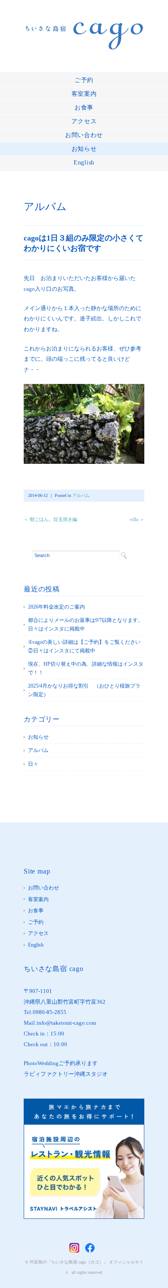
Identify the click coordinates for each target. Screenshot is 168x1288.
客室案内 (84, 94)
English (84, 162)
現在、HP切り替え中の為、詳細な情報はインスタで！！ (85, 668)
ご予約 (84, 80)
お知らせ (84, 149)
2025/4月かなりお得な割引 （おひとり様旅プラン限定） (84, 690)
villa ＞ (137, 519)
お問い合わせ (84, 135)
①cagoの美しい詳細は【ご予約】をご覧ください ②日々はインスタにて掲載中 (86, 646)
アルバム (45, 206)
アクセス (84, 121)
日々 (33, 764)
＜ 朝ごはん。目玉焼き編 (50, 519)
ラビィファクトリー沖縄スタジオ (66, 1074)
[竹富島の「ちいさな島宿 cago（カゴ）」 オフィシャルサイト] (84, 29)
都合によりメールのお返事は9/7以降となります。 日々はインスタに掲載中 (86, 624)
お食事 (84, 107)
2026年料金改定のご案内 (56, 607)
